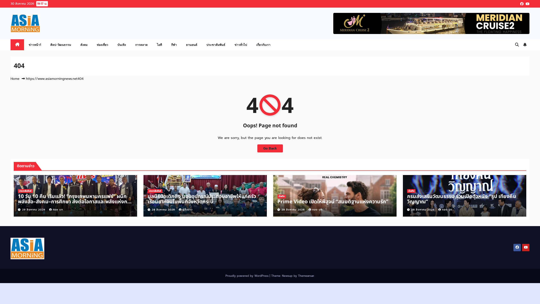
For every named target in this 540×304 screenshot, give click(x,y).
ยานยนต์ (191, 44)
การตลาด (141, 44)
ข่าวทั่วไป (241, 44)
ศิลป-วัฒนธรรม (60, 44)
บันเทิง (121, 44)
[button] (517, 45)
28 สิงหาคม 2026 (164, 210)
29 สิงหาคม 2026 (34, 210)
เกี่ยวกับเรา (263, 44)
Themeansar (306, 276)
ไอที (159, 44)
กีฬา (174, 44)
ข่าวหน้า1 (35, 44)
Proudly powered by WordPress (247, 276)
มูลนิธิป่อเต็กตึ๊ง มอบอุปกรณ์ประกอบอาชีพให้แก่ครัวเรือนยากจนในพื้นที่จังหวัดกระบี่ (202, 199)
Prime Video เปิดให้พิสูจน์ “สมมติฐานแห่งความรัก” (332, 202)
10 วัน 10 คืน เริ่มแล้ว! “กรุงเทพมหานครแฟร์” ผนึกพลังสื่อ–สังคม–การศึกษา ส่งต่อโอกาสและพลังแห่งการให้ (75, 202)
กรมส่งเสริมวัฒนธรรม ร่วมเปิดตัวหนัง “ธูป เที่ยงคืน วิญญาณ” (461, 199)
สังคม (84, 44)
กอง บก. (58, 210)
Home (15, 78)
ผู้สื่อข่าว (187, 210)
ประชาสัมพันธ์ (216, 44)
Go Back (270, 148)
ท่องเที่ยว (102, 44)
